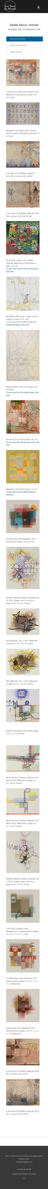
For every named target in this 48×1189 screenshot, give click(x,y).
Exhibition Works (17, 39)
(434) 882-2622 (24, 1159)
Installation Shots (18, 45)
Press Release (16, 52)
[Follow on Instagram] (26, 1165)
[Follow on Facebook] (22, 1165)
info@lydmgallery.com (24, 1162)
